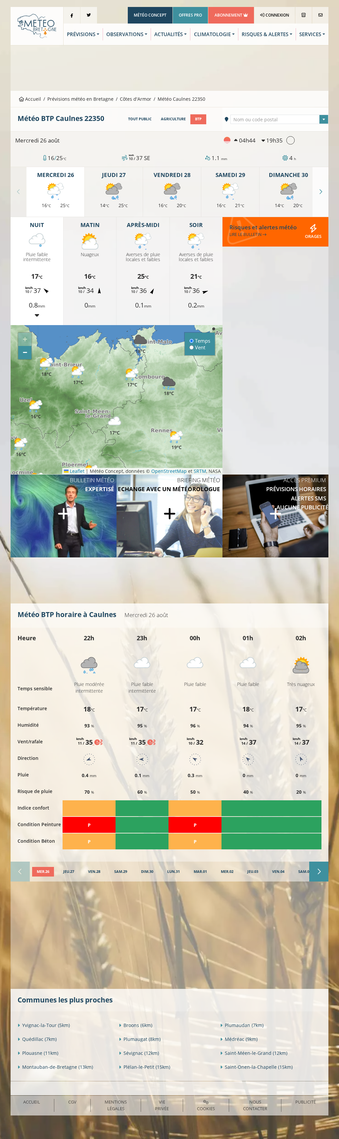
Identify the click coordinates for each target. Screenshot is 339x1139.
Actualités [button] (168, 34)
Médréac (241, 1039)
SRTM (200, 471)
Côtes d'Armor (135, 99)
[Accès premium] (275, 516)
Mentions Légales (116, 1105)
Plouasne (40, 1053)
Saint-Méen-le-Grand (256, 1053)
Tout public (140, 119)
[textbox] (279, 119)
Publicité (305, 1102)
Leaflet (76, 471)
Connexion (277, 15)
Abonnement (229, 15)
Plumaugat (142, 1039)
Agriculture (173, 119)
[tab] (43, 872)
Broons (137, 1025)
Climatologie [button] (212, 34)
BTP (198, 119)
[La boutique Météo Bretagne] (303, 15)
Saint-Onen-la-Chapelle (259, 1067)
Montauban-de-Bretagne (57, 1067)
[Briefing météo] (169, 516)
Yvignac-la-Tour (46, 1025)
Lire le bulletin (246, 234)
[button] (20, 447)
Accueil (32, 99)
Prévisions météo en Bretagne (80, 99)
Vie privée (162, 1105)
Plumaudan (244, 1025)
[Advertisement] (169, 67)
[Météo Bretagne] (37, 25)
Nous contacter (255, 1105)
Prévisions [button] (81, 34)
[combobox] (279, 119)
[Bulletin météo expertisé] (64, 516)
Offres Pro (190, 15)
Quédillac (39, 1039)
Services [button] (310, 34)
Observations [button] (124, 34)
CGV (72, 1102)
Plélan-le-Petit (146, 1067)
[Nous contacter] (320, 15)
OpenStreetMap (169, 471)
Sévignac (141, 1053)
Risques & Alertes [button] (265, 34)
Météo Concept (150, 15)
